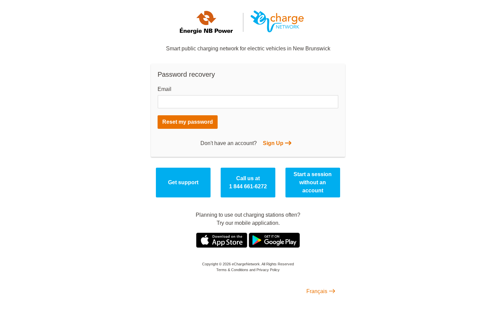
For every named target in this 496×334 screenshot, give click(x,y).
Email (164, 89)
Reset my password (187, 122)
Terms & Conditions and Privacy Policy (248, 270)
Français (316, 291)
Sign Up (273, 143)
